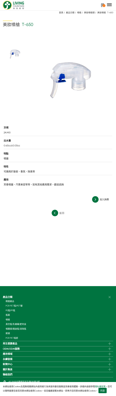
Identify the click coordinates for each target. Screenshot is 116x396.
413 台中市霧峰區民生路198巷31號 (24, 381)
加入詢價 (104, 199)
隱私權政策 (100, 386)
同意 (102, 390)
